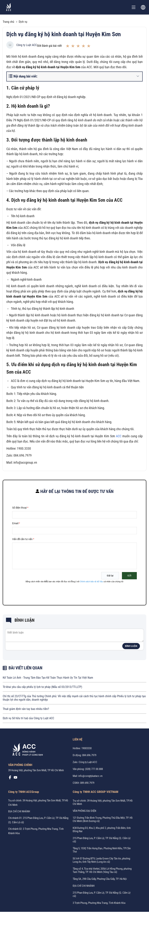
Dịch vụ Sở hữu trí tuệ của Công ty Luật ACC (28, 718)
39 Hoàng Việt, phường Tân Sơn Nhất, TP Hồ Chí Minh (36, 770)
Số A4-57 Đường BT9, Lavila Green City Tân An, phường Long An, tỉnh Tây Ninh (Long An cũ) (101, 860)
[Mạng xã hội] (10, 778)
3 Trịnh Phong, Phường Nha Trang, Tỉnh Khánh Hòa (99, 903)
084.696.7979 (89, 755)
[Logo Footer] (26, 750)
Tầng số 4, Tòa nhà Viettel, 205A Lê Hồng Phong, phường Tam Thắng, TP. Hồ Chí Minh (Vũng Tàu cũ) (102, 870)
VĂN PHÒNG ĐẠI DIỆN (84, 810)
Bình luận (131, 646)
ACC (118, 436)
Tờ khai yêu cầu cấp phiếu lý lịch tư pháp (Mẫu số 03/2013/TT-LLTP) (42, 687)
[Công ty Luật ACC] (9, 7)
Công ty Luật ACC (26, 45)
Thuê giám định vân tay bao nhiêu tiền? (26, 709)
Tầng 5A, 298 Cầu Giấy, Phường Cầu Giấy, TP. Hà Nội (100, 879)
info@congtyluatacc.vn (90, 776)
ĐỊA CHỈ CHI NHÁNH (19, 811)
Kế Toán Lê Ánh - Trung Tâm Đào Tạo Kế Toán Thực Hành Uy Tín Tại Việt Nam (48, 677)
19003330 (86, 748)
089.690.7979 (87, 782)
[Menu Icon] (133, 7)
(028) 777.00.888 (94, 769)
